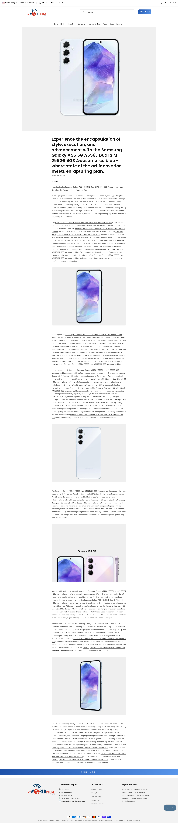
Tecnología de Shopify (61, 820)
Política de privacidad (91, 820)
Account (168, 3)
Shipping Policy (96, 796)
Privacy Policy (95, 793)
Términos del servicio (105, 820)
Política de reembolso (76, 820)
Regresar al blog (90, 772)
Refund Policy (95, 800)
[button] (63, 24)
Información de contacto (132, 820)
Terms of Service (96, 789)
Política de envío (118, 820)
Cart (174, 3)
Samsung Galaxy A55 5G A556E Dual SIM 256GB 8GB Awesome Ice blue (93, 187)
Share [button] (56, 182)
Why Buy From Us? (97, 804)
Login (161, 3)
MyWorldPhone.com (49, 820)
